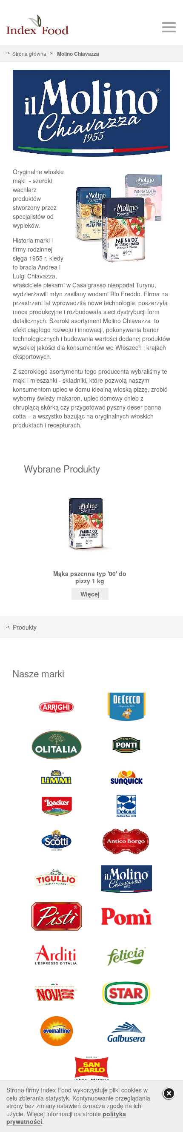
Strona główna (29, 53)
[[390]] (56, 878)
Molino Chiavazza (78, 53)
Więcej (90, 594)
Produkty (25, 627)
